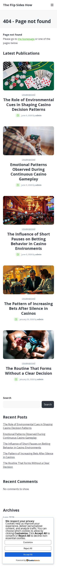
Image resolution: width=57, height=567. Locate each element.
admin (38, 115)
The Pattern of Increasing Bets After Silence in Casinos (28, 308)
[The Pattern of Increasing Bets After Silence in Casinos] (28, 279)
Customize (28, 542)
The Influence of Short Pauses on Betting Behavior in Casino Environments (28, 241)
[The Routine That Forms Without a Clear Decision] (28, 344)
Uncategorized (28, 94)
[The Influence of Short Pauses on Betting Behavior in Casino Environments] (28, 210)
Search (7, 398)
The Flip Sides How (17, 5)
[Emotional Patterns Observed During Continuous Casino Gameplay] (28, 140)
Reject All (28, 548)
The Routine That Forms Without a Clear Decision (28, 371)
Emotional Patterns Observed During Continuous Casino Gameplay (28, 171)
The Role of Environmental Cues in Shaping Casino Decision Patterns (28, 104)
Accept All (27, 554)
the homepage (26, 39)
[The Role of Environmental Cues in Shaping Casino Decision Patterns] (28, 76)
